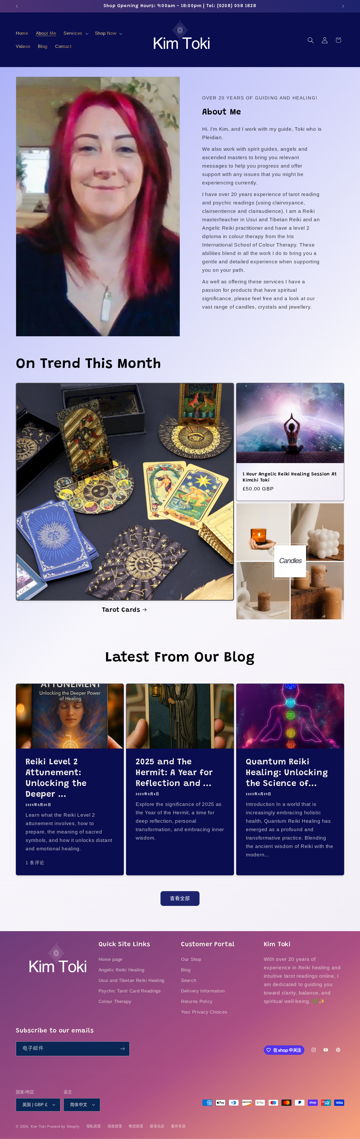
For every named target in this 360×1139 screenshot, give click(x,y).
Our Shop (191, 959)
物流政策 (136, 1126)
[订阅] (122, 1048)
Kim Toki (38, 1126)
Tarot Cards (121, 610)
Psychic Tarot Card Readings (130, 991)
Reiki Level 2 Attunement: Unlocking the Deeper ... (56, 778)
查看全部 (180, 898)
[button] (75, 33)
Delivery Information (203, 991)
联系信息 (157, 1126)
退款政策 (115, 1126)
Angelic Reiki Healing (121, 969)
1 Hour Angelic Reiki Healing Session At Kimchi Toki (290, 477)
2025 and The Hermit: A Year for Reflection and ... (174, 773)
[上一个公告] (17, 6)
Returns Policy (197, 1001)
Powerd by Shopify (63, 1126)
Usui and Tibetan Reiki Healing (132, 980)
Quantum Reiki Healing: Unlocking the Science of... (287, 773)
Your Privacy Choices (204, 1012)
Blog (186, 969)
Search (188, 980)
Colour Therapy (115, 1001)
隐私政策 (93, 1126)
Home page (111, 959)
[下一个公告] (343, 6)
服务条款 (178, 1126)
